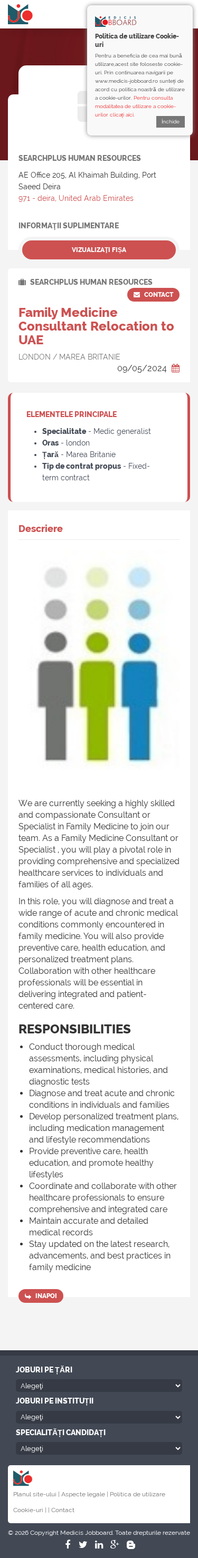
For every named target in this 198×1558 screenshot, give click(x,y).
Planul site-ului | (36, 1494)
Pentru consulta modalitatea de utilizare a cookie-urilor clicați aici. (135, 106)
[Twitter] (83, 1545)
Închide (171, 121)
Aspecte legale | (84, 1494)
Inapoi (45, 1296)
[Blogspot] (131, 1545)
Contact (158, 294)
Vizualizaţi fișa (99, 250)
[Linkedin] (99, 1545)
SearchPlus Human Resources (91, 282)
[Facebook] (68, 1545)
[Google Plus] (115, 1545)
